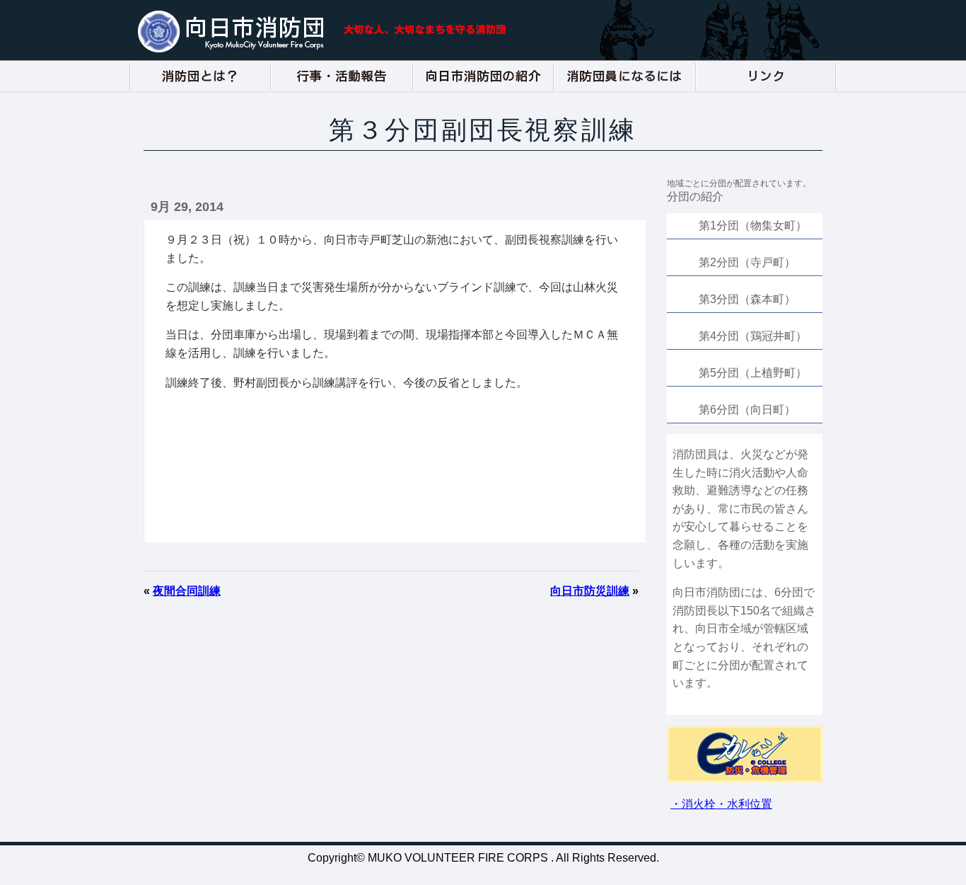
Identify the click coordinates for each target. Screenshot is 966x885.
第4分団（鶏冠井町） (753, 336)
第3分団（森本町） (747, 299)
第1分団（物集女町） (753, 225)
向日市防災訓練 (589, 591)
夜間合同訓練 (187, 591)
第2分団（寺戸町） (747, 262)
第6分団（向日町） (747, 410)
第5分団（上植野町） (753, 373)
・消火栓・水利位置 (721, 804)
